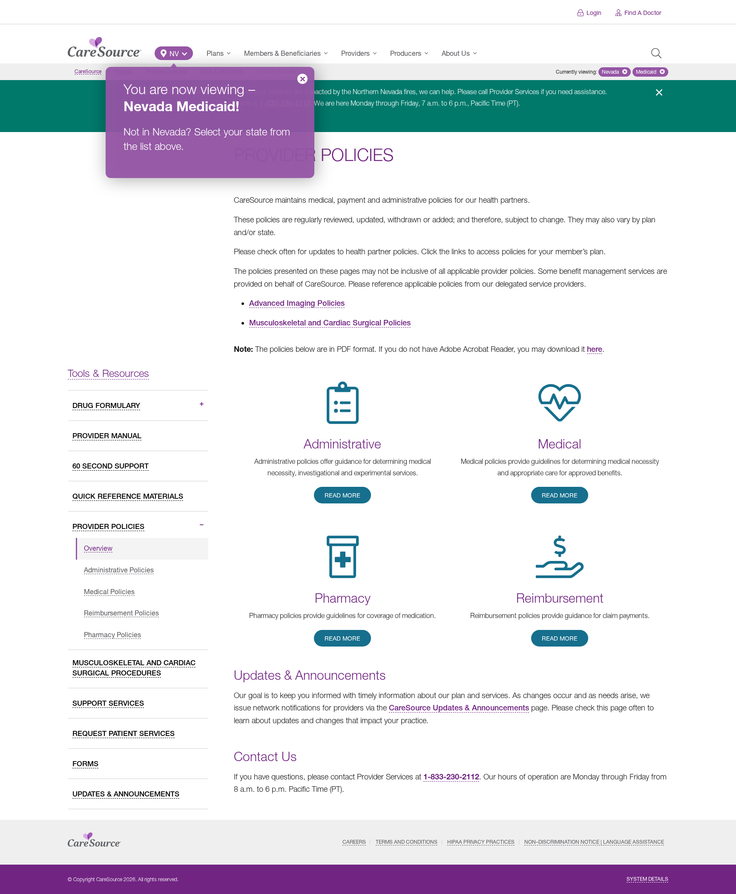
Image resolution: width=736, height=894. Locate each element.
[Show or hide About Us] (477, 53)
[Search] (656, 53)
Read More (342, 495)
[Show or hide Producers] (429, 53)
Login (593, 12)
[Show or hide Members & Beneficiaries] (328, 53)
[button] (174, 53)
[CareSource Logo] (104, 44)
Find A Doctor (642, 12)
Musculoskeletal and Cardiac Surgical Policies (330, 322)
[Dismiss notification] (659, 92)
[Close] (302, 79)
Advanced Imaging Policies (297, 303)
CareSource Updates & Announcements (459, 707)
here (594, 349)
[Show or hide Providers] (377, 53)
